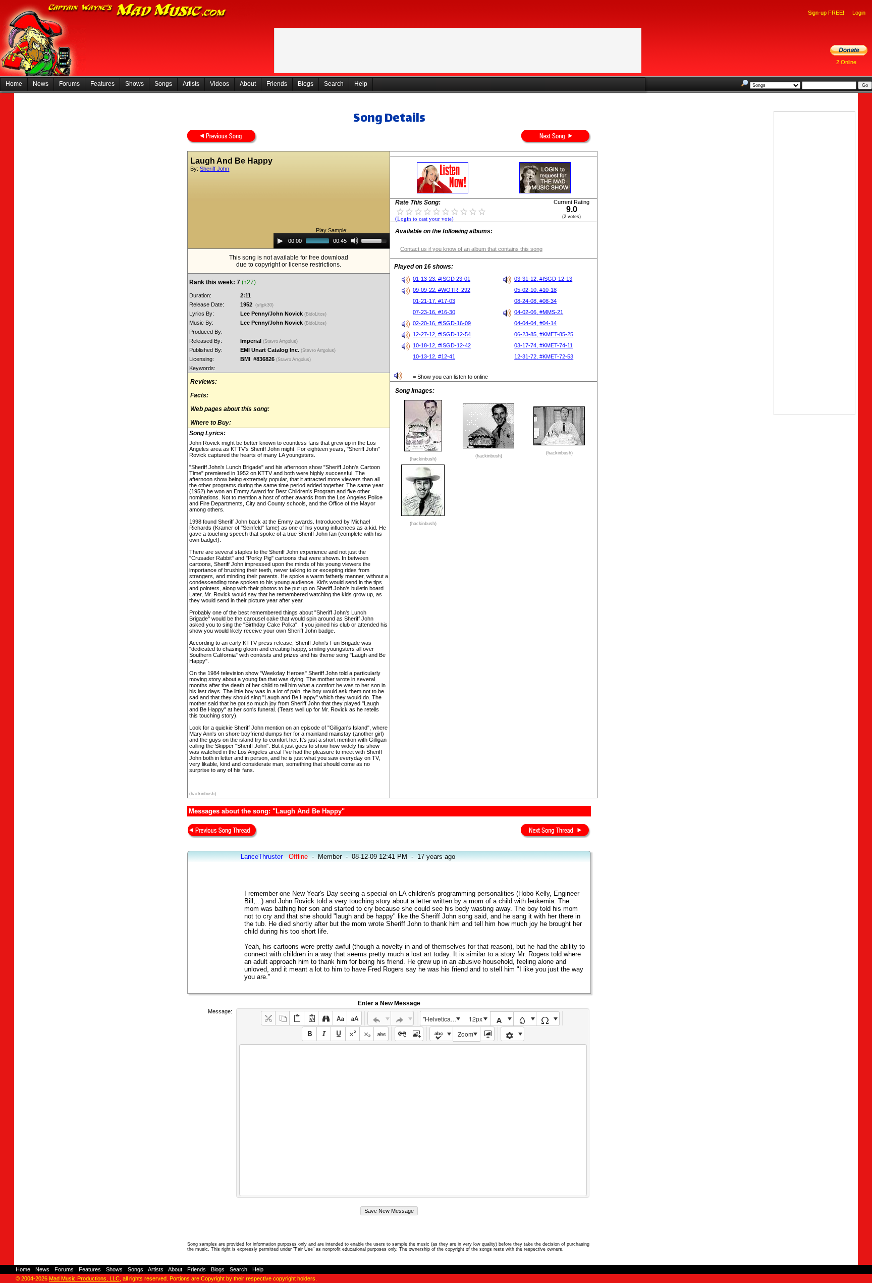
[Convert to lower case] (340, 1018)
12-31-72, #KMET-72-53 (543, 356)
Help (360, 83)
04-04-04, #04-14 (535, 323)
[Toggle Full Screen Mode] (487, 1034)
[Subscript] (366, 1034)
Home (14, 83)
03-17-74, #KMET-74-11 (543, 345)
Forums (69, 83)
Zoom (465, 1034)
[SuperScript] (352, 1034)
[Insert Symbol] (547, 1018)
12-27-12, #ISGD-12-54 (442, 334)
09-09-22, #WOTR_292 (441, 290)
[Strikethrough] (381, 1034)
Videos (219, 83)
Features (102, 83)
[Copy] (282, 1018)
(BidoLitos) (316, 314)
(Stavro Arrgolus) (281, 341)
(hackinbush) (202, 793)
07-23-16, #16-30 (434, 312)
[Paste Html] (311, 1018)
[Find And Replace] (325, 1018)
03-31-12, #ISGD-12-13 (543, 279)
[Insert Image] (416, 1034)
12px (475, 1018)
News (40, 83)
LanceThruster (262, 856)
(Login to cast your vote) (424, 219)
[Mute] (355, 241)
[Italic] (324, 1034)
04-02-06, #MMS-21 (538, 312)
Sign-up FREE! (826, 13)
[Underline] (338, 1034)
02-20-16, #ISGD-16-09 (442, 323)
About (248, 83)
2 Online (846, 62)
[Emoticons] (512, 1034)
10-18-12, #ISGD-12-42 (442, 345)
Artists (191, 83)
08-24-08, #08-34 (535, 301)
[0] (400, 211)
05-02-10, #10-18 (535, 290)
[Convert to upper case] (354, 1018)
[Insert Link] (402, 1034)
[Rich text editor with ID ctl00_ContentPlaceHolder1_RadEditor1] (413, 1120)
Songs (163, 83)
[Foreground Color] (501, 1018)
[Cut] (268, 1018)
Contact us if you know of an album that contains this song (471, 249)
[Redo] (402, 1018)
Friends (276, 83)
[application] (332, 240)
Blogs (305, 83)
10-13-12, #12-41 (434, 356)
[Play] (280, 241)
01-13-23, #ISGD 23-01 (441, 279)
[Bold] (309, 1034)
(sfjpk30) (264, 304)
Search (334, 83)
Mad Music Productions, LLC (84, 1278)
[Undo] (379, 1018)
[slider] (375, 239)
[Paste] (296, 1018)
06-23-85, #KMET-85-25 (543, 334)
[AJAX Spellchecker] (441, 1034)
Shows (134, 83)
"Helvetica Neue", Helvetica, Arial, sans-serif (442, 1018)
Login (858, 13)
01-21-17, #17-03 (434, 301)
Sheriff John (214, 169)
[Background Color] (525, 1018)
